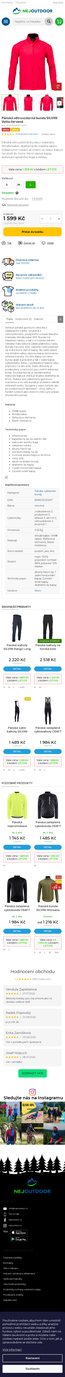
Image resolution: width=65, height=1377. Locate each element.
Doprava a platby (12, 1257)
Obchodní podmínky (14, 1284)
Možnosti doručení (18, 204)
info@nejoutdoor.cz (18, 1208)
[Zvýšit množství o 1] (59, 219)
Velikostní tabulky (12, 1278)
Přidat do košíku (32, 231)
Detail (17, 669)
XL (50, 952)
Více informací (12, 1349)
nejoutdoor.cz (15, 1225)
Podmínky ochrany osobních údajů (22, 1289)
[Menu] (6, 21)
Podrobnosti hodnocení (27, 134)
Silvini (38, 590)
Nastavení (33, 1358)
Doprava (21, 2)
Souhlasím (33, 1368)
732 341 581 (14, 1214)
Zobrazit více (32, 1073)
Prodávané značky (13, 1294)
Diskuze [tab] (38, 319)
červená (39, 505)
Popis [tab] (9, 319)
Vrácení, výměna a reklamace (19, 1273)
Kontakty (7, 2)
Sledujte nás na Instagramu (33, 1098)
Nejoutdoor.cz (15, 1219)
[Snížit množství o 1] (42, 219)
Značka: (48, 134)
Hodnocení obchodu (32, 971)
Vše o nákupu (10, 1268)
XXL (57, 952)
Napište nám (10, 1300)
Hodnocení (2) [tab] (23, 319)
